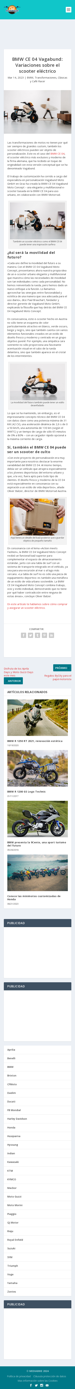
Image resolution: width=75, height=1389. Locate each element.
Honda (11, 1127)
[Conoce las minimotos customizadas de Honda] (37, 873)
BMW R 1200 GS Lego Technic (26, 791)
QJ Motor (12, 1222)
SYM (9, 1257)
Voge (10, 1274)
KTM (10, 1170)
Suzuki (11, 1248)
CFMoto (12, 1084)
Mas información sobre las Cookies (38, 1380)
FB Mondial (14, 1110)
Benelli (11, 1058)
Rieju (10, 1231)
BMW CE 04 (57, 153)
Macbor (12, 1188)
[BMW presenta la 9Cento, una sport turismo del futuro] (37, 819)
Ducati (11, 1101)
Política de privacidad (19, 1376)
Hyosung (12, 1144)
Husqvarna (13, 1136)
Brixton (11, 1075)
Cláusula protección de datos (49, 1376)
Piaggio (11, 1214)
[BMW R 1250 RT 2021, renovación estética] (37, 717)
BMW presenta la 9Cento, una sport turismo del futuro (36, 844)
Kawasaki (13, 1162)
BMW (30, 77)
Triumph (12, 1265)
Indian (11, 1153)
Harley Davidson (17, 1118)
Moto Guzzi (14, 1196)
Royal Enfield (15, 1239)
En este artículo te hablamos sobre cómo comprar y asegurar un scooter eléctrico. (37, 605)
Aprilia (11, 1049)
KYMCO (11, 1179)
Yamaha (12, 1283)
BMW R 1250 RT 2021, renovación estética (35, 741)
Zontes (11, 1291)
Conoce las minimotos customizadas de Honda (34, 897)
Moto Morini (14, 1205)
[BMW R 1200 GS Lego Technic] (37, 768)
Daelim (11, 1093)
